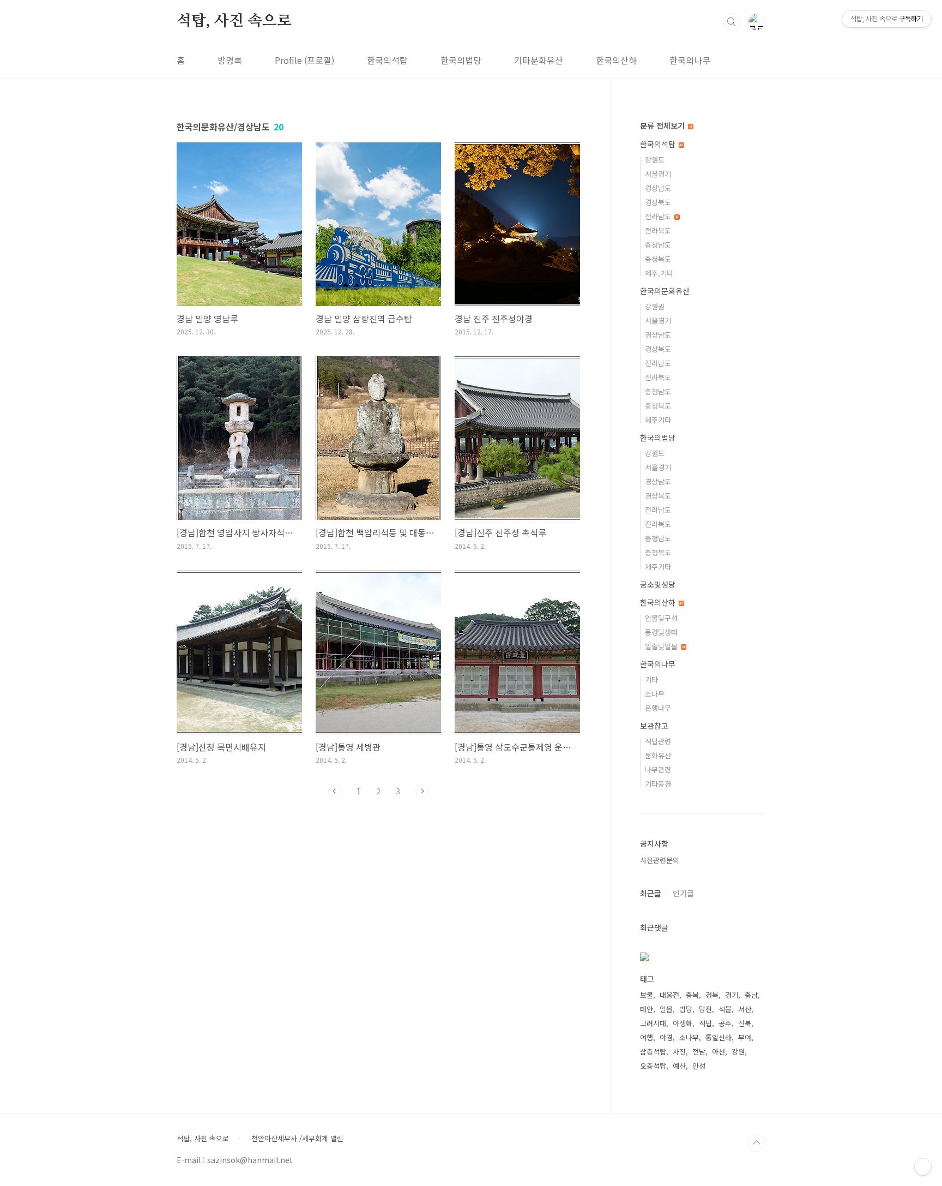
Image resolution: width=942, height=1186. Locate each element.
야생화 (682, 1023)
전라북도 (658, 230)
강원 (738, 1051)
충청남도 (658, 244)
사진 (679, 1051)
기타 (651, 679)
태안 (646, 1009)
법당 (685, 1009)
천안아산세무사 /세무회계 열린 (297, 1138)
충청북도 (658, 259)
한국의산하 (616, 60)
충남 (751, 995)
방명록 (230, 60)
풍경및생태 (661, 632)
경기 (731, 995)
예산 (679, 1066)
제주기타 (658, 420)
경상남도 (658, 188)
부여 (744, 1037)
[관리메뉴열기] (923, 1167)
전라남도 (659, 216)
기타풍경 (658, 783)
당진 (705, 1009)
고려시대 (653, 1023)
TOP (756, 1143)
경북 (711, 995)
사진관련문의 (659, 860)
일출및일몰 (662, 646)
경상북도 (658, 202)
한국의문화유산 (665, 290)
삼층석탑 (653, 1051)
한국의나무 (689, 60)
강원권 (655, 306)
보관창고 (654, 725)
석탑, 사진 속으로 (234, 21)
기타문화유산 (538, 60)
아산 (718, 1051)
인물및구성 (661, 618)
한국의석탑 (387, 60)
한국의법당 (460, 60)
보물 (646, 995)
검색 (731, 22)
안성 (698, 1066)
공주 (725, 1023)
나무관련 (658, 769)
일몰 (666, 1009)
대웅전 (669, 995)
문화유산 (658, 755)
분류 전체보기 (663, 125)
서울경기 (658, 174)
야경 (666, 1037)
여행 (646, 1037)
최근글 (650, 893)
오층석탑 (653, 1066)
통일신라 (718, 1037)
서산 (744, 1009)
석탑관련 (658, 741)
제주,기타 (659, 273)
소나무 (655, 693)
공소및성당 (657, 584)
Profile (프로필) (304, 60)
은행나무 (658, 708)
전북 (744, 1023)
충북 (692, 995)
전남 (698, 1051)
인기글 (683, 893)
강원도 (655, 159)
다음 (421, 791)
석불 (725, 1009)
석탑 (705, 1023)
